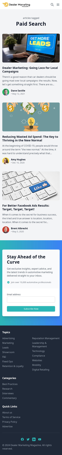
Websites (37, 360)
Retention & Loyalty (13, 366)
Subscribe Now (31, 308)
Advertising (8, 338)
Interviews (8, 393)
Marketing (8, 343)
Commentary (9, 398)
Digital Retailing (40, 369)
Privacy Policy (9, 421)
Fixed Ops (7, 361)
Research (7, 388)
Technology (38, 351)
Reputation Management (46, 338)
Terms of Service (11, 417)
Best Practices (10, 384)
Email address (14, 294)
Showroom (8, 352)
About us (7, 412)
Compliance (38, 355)
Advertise (7, 426)
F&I (4, 356)
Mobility (36, 365)
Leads (5, 347)
